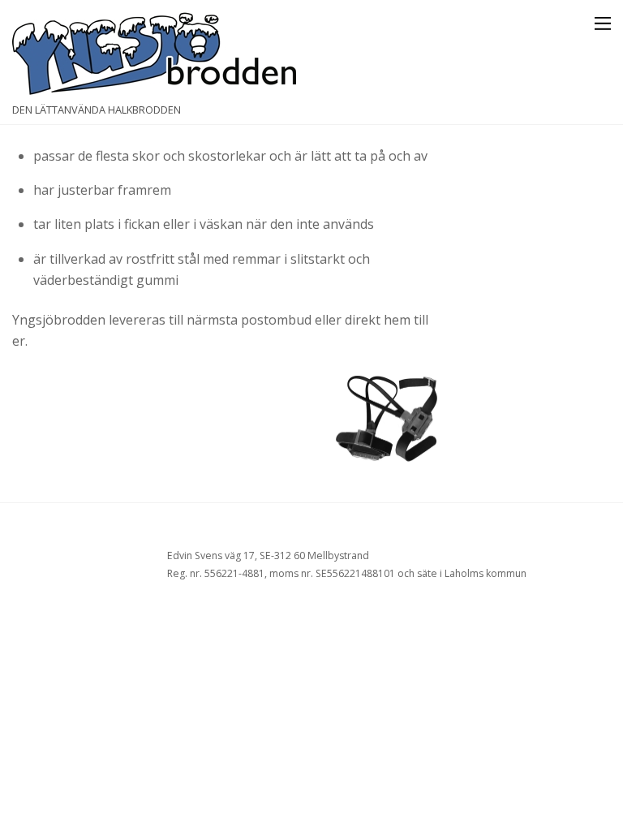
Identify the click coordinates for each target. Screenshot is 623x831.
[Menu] (603, 22)
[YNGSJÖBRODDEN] (154, 87)
